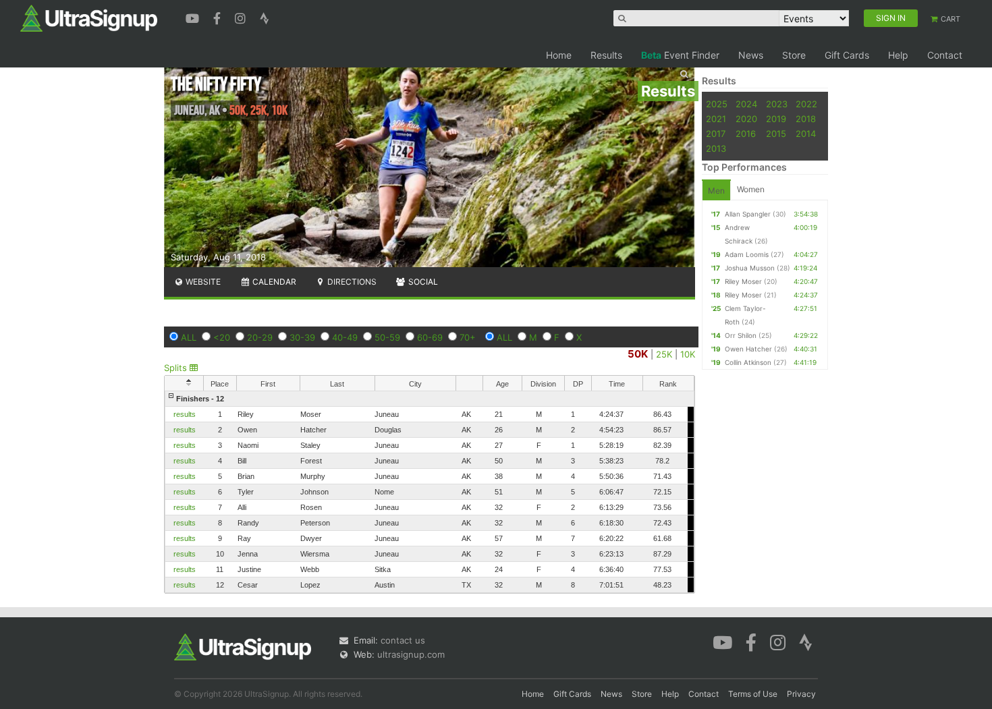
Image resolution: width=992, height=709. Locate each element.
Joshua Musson (750, 268)
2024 (746, 103)
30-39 (302, 337)
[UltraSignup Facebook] (218, 17)
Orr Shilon (740, 335)
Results (606, 55)
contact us (403, 640)
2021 (716, 118)
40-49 (345, 337)
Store (794, 55)
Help (898, 55)
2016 (746, 133)
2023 (777, 103)
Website (202, 282)
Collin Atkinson (748, 362)
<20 (221, 337)
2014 (806, 133)
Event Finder (680, 55)
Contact (944, 55)
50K (638, 353)
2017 (715, 133)
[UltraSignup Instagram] (241, 17)
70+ (468, 337)
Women (751, 189)
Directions (351, 282)
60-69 (430, 337)
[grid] (429, 492)
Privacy (801, 694)
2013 (716, 148)
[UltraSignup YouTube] (194, 17)
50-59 (387, 337)
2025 (716, 103)
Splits (177, 367)
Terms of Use (752, 694)
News (750, 55)
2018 (806, 118)
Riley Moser (743, 281)
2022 (806, 103)
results (184, 414)
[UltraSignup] (88, 17)
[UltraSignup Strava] (264, 17)
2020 (746, 118)
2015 (776, 133)
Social (422, 282)
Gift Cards (847, 55)
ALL (188, 337)
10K (687, 354)
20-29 (260, 337)
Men (716, 191)
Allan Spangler (748, 214)
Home (559, 55)
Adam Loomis (747, 254)
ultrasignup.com (411, 654)
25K (664, 354)
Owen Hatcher (748, 349)
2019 (776, 118)
